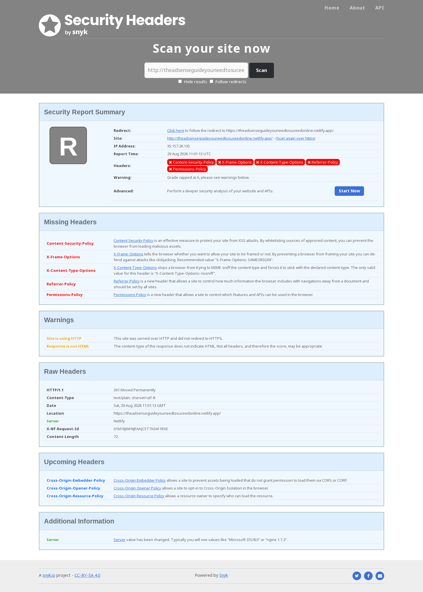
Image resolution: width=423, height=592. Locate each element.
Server (119, 539)
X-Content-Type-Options (135, 267)
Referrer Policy (127, 281)
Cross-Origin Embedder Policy (140, 480)
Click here (175, 130)
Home (332, 8)
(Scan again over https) (295, 138)
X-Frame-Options (128, 254)
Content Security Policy (133, 240)
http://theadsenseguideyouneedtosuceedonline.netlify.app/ (220, 138)
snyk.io (49, 575)
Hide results (195, 81)
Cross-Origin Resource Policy (139, 495)
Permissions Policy (130, 294)
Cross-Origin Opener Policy (137, 488)
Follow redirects (230, 81)
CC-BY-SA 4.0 (87, 575)
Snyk (223, 575)
